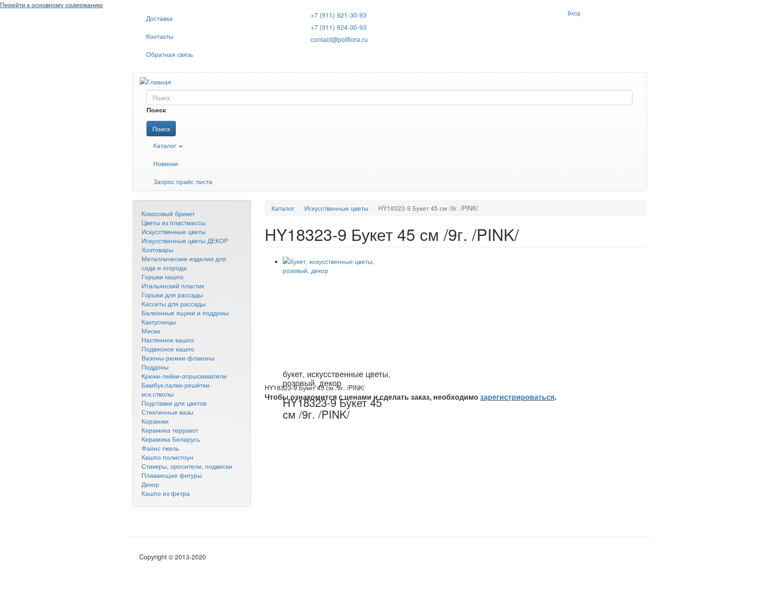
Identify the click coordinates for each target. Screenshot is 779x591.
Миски (151, 330)
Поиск (161, 128)
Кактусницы (159, 321)
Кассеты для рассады (174, 303)
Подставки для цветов (174, 402)
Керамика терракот (170, 429)
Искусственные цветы (174, 231)
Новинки (165, 163)
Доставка (159, 18)
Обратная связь (169, 54)
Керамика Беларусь (171, 438)
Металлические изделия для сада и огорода (184, 263)
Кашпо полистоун (167, 457)
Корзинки (155, 420)
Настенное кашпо (168, 339)
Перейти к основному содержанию (51, 4)
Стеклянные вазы (167, 411)
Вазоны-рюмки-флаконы (178, 357)
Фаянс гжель (160, 447)
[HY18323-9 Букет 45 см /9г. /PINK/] (337, 311)
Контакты (159, 36)
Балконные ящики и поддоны (185, 312)
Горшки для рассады (172, 294)
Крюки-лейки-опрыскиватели (184, 375)
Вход (574, 13)
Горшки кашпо (162, 276)
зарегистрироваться (517, 397)
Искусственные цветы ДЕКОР (185, 240)
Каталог (165, 145)
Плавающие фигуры (172, 475)
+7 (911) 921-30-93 (339, 14)
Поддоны (155, 366)
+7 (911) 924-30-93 (339, 27)
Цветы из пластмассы (174, 222)
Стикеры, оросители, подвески (187, 466)
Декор (150, 484)
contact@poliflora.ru (339, 39)
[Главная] (159, 81)
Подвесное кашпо (168, 348)
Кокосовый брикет (168, 213)
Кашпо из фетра (166, 493)
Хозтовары (157, 249)
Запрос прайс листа (182, 181)
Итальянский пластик (173, 285)
